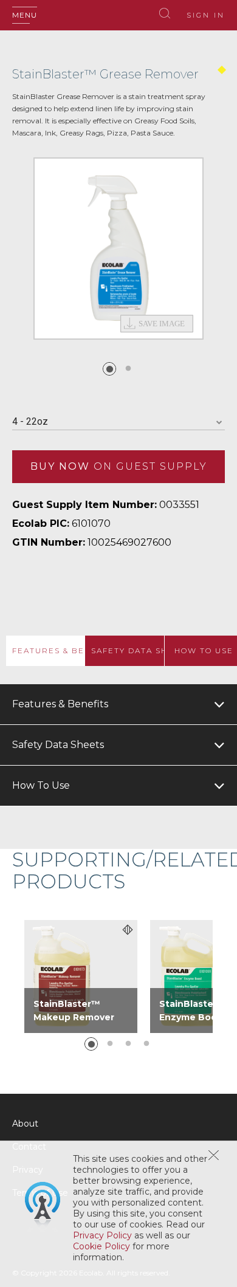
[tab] (45, 651)
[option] (118, 248)
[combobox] (118, 422)
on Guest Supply (118, 466)
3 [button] (128, 1044)
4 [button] (146, 1044)
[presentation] (45, 651)
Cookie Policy (101, 1246)
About (25, 1123)
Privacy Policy (102, 1235)
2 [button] (128, 369)
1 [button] (109, 369)
